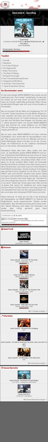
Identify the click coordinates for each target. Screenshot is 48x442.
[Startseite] (24, 5)
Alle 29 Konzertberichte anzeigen (34, 400)
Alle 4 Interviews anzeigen (36, 363)
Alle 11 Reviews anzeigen (36, 311)
